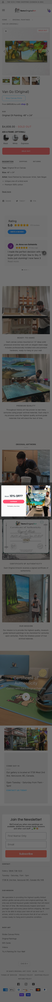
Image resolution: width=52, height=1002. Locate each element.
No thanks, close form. (13, 506)
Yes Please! (13, 501)
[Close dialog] (49, 487)
